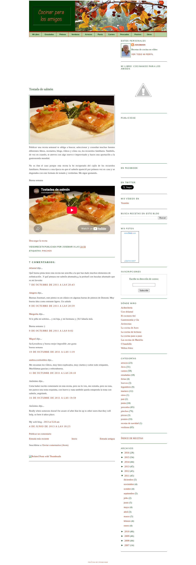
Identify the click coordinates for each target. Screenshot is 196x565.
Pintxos (62, 34)
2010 (127, 531)
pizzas (124, 415)
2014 (127, 462)
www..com (130, 233)
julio (126, 498)
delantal (33, 268)
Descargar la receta (38, 241)
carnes (124, 371)
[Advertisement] (72, 62)
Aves (123, 367)
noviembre (129, 484)
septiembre (129, 493)
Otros (149, 34)
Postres (137, 34)
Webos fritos (127, 348)
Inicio (74, 439)
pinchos (47, 251)
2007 (127, 545)
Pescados (124, 34)
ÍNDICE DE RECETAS (132, 438)
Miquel (32, 339)
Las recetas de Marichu (132, 340)
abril (126, 512)
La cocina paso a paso (131, 336)
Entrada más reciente (39, 439)
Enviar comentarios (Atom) (55, 445)
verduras (125, 427)
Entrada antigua (107, 439)
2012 (127, 471)
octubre (128, 489)
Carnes (111, 34)
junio (126, 502)
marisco (124, 391)
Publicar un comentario (40, 434)
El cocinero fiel (128, 316)
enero (127, 525)
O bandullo (126, 344)
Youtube (125, 203)
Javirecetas (126, 324)
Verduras (75, 34)
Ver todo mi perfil (142, 54)
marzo (127, 516)
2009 (127, 536)
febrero (127, 521)
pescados (125, 407)
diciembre (129, 479)
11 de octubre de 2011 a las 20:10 (52, 373)
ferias (123, 379)
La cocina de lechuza (131, 332)
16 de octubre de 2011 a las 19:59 (52, 398)
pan (122, 399)
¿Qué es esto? (130, 261)
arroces (124, 363)
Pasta (100, 34)
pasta (123, 403)
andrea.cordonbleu (38, 360)
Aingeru (33, 293)
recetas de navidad (130, 423)
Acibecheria (126, 307)
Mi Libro (35, 34)
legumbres (126, 387)
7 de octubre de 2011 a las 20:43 (52, 284)
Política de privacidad (98, 562)
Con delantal (127, 311)
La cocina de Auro (130, 328)
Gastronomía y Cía (130, 320)
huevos (124, 383)
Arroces (88, 34)
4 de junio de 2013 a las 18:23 (49, 426)
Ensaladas (49, 34)
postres (124, 419)
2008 (127, 540)
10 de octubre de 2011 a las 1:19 (52, 352)
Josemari (139, 45)
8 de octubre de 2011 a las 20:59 (52, 306)
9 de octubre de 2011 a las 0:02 (51, 330)
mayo (127, 507)
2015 (127, 457)
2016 (127, 452)
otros (123, 395)
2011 (127, 475)
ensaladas (125, 375)
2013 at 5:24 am (51, 422)
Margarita (33, 314)
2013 (127, 466)
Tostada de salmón (41, 89)
